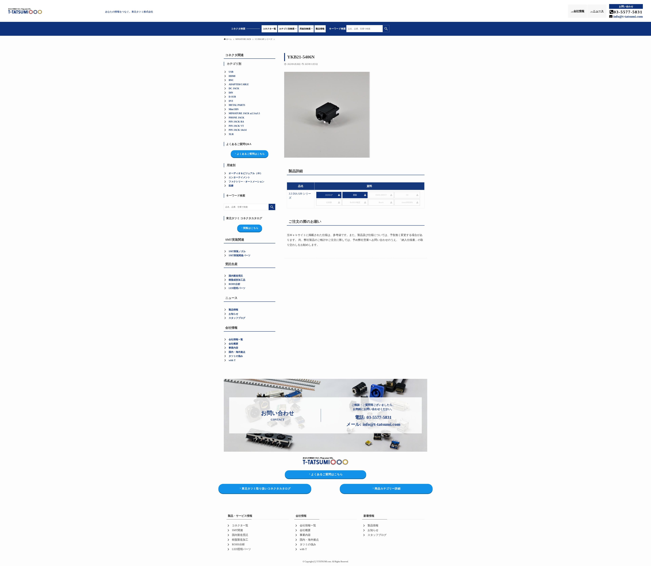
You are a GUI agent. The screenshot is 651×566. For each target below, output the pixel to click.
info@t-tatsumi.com (628, 16)
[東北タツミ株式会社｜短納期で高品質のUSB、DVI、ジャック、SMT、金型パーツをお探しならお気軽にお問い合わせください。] (55, 11)
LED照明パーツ (237, 288)
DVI (231, 101)
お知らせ (233, 314)
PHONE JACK (236, 117)
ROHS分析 (238, 544)
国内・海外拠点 (237, 352)
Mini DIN (234, 109)
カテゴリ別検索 (287, 28)
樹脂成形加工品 (237, 280)
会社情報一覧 (236, 339)
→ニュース (597, 11)
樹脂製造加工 (240, 539)
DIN (231, 92)
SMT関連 (237, 530)
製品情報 (320, 28)
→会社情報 (577, 11)
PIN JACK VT (236, 126)
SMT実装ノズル (237, 251)
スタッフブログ (237, 318)
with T (232, 360)
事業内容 (233, 348)
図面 (355, 195)
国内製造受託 (236, 276)
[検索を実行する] (386, 28)
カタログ (329, 195)
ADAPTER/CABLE (239, 84)
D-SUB (232, 97)
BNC (231, 80)
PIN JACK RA (236, 121)
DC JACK (234, 88)
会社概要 (233, 343)
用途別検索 (305, 28)
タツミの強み (236, 356)
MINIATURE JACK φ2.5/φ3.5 (244, 113)
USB (231, 72)
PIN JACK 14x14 (237, 130)
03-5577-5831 (379, 417)
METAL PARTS (237, 105)
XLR (231, 134)
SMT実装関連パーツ (239, 255)
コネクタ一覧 (269, 28)
